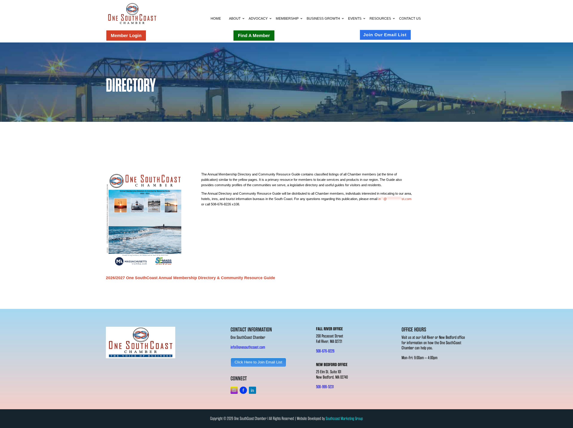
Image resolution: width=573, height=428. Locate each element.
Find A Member (254, 35)
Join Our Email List (384, 34)
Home (216, 18)
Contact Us (410, 18)
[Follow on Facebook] (243, 390)
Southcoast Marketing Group (344, 418)
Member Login (126, 35)
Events (354, 18)
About (235, 18)
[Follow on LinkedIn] (252, 390)
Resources (380, 18)
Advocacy (258, 18)
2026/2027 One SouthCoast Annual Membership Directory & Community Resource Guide (190, 278)
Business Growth (323, 18)
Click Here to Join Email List (258, 362)
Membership (287, 18)
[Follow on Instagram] (234, 390)
